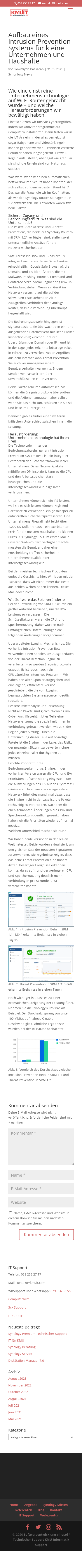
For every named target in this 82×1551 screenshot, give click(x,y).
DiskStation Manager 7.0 (26, 1360)
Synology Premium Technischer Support (37, 1334)
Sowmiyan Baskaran (29, 69)
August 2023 (17, 1378)
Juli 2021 (14, 1405)
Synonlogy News (20, 74)
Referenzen (23, 1510)
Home (14, 1505)
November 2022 (19, 1385)
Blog (41, 1510)
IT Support (16, 1316)
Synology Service (20, 1354)
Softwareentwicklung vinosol (45, 1534)
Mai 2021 (15, 1419)
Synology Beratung (22, 1347)
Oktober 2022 (18, 1392)
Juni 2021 (15, 1412)
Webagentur (49, 1515)
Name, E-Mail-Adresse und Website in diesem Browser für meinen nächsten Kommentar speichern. (38, 1218)
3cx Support (17, 1307)
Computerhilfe (19, 1299)
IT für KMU (16, 1340)
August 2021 (17, 1399)
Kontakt (56, 1510)
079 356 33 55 (61, 1291)
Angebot (30, 1505)
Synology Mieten (55, 1505)
